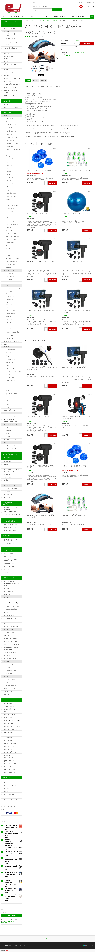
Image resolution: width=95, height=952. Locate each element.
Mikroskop (8, 467)
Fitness (6, 597)
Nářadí (6, 61)
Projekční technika (11, 486)
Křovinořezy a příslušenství (10, 292)
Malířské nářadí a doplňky (10, 508)
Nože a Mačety (9, 629)
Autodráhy (8, 738)
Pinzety (6, 788)
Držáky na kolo (10, 679)
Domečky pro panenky (12, 720)
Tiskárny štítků (9, 492)
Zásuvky (7, 474)
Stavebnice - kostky (11, 706)
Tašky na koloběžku (11, 692)
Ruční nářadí (9, 168)
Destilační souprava (77, 16)
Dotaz (68, 55)
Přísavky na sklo (12, 239)
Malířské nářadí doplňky (8, 503)
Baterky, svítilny (10, 581)
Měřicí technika (9, 271)
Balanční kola (9, 758)
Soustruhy (9, 255)
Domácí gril (9, 434)
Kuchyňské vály (10, 416)
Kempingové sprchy (11, 641)
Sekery (6, 344)
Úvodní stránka (3, 16)
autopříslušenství (10, 48)
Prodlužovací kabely (12, 205)
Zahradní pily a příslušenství (10, 303)
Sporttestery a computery (13, 600)
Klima (6, 104)
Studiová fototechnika (7, 549)
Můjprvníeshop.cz (51, 939)
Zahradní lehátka (11, 368)
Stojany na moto (10, 87)
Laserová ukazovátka (12, 488)
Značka (35, 81)
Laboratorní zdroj (11, 276)
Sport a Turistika (9, 578)
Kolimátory (9, 667)
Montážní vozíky (12, 261)
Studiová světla (10, 553)
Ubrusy (8, 390)
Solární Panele (9, 338)
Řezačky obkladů (12, 193)
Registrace (90, 2)
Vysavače (7, 75)
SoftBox (7, 569)
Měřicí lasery (9, 230)
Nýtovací (9, 190)
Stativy (6, 572)
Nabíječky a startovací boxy (12, 57)
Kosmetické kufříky (11, 800)
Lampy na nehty (9, 794)
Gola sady (10, 184)
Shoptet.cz (42, 939)
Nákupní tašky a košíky (12, 378)
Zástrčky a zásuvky (11, 42)
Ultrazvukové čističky (12, 797)
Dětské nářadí (9, 749)
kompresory (9, 118)
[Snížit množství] (79, 44)
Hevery (6, 54)
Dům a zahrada (59, 16)
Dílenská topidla (10, 246)
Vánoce (7, 443)
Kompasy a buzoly (10, 615)
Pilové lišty (10, 218)
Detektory (8, 621)
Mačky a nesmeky (10, 658)
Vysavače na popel (10, 440)
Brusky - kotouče (11, 156)
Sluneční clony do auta (12, 84)
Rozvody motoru (10, 39)
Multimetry (9, 280)
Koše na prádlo (10, 350)
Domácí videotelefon (11, 528)
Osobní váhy (8, 612)
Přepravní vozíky (10, 264)
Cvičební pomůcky (11, 609)
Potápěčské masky (10, 638)
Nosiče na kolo (9, 689)
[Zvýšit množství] (79, 43)
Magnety (8, 267)
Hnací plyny (9, 673)
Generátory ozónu (11, 107)
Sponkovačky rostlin (12, 335)
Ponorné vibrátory (11, 202)
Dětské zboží (7, 700)
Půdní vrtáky (9, 307)
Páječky (9, 134)
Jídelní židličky (9, 761)
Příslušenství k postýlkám (13, 371)
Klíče (6, 70)
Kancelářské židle (11, 381)
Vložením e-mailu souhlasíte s (10, 921)
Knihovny (8, 398)
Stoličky (8, 387)
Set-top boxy (8, 497)
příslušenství (9, 556)
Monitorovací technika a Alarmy (9, 520)
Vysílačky (7, 477)
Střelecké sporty (10, 661)
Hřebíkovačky (10, 221)
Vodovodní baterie (11, 407)
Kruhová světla (9, 566)
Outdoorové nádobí (11, 618)
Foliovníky (9, 323)
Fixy (5, 712)
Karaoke (7, 755)
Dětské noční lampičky (12, 729)
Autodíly (7, 31)
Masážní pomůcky (12, 603)
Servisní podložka (12, 187)
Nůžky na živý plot (11, 296)
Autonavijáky (8, 81)
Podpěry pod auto (10, 90)
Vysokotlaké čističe (11, 313)
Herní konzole (9, 769)
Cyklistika (7, 677)
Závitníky (10, 177)
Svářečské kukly (12, 137)
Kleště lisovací (11, 180)
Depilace (7, 791)
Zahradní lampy (10, 310)
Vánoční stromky (11, 445)
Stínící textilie (10, 326)
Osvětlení (6, 536)
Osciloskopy (9, 273)
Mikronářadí (10, 140)
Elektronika (7, 458)
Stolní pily (9, 215)
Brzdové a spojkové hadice (12, 34)
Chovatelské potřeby (16, 16)
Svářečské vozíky (12, 131)
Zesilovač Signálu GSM (12, 341)
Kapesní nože (10, 632)
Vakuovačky (9, 427)
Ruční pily (9, 329)
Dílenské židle (10, 252)
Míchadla (8, 162)
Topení (6, 283)
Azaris (76, 49)
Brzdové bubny (10, 45)
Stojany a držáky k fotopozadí (10, 560)
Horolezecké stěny (11, 647)
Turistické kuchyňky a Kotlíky (12, 584)
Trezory (8, 404)
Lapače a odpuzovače (12, 332)
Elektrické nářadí (11, 125)
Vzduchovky (9, 664)
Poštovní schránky (11, 422)
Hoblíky (8, 199)
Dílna (6, 116)
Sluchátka (8, 464)
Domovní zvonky (10, 410)
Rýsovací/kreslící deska (12, 726)
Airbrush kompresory (12, 515)
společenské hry (10, 764)
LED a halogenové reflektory (10, 540)
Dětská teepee (9, 746)
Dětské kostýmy (9, 732)
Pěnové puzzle (9, 741)
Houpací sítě (9, 356)
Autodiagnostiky (10, 28)
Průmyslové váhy (11, 233)
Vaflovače (9, 431)
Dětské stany (8, 723)
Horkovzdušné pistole (13, 149)
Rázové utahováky (10, 64)
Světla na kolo (10, 683)
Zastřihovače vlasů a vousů (11, 781)
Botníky (8, 374)
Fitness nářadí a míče (12, 606)
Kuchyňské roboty (10, 413)
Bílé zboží (45, 16)
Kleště (9, 171)
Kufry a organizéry (11, 627)
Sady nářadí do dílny (12, 224)
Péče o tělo (7, 777)
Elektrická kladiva (12, 143)
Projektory (8, 495)
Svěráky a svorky (11, 196)
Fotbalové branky (10, 752)
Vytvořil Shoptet (89, 945)
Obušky (6, 695)
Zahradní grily (9, 419)
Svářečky (10, 128)
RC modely (8, 718)
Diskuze (43, 81)
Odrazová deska (10, 564)
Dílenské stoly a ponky (12, 258)
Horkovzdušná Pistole (12, 159)
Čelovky (7, 656)
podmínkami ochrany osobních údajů (8, 921)
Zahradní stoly (10, 362)
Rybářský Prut (9, 594)
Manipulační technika (12, 236)
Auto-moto (33, 16)
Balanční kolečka (11, 686)
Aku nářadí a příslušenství (13, 153)
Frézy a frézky (10, 208)
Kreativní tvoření (10, 709)
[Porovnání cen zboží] (4, 950)
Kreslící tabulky (10, 772)
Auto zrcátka (9, 73)
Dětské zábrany (9, 715)
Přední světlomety (10, 67)
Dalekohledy (8, 591)
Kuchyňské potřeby (11, 425)
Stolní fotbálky (9, 735)
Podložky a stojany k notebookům (11, 470)
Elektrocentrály (10, 242)
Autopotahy (8, 93)
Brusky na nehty (10, 785)
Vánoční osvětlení (11, 448)
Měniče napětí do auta (12, 78)
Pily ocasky (9, 165)
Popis (28, 81)
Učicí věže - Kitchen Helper (12, 394)
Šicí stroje (8, 480)
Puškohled (8, 650)
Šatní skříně (9, 365)
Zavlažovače (9, 319)
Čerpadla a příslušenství (13, 288)
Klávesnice (8, 461)
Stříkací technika (10, 512)
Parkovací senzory (10, 96)
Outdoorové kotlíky (11, 644)
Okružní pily (9, 211)
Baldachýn (8, 703)
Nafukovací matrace (12, 384)
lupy (5, 483)
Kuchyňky (7, 766)
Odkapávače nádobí (12, 401)
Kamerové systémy (10, 525)
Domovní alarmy (10, 530)
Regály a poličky (10, 743)
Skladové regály (10, 227)
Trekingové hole (10, 653)
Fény (5, 624)
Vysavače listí (10, 299)
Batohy (6, 588)
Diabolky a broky (11, 670)
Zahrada (7, 286)
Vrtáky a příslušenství (12, 122)
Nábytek (7, 347)
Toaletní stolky (10, 353)
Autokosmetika (9, 51)
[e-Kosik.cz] (16, 9)
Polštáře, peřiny (10, 359)
